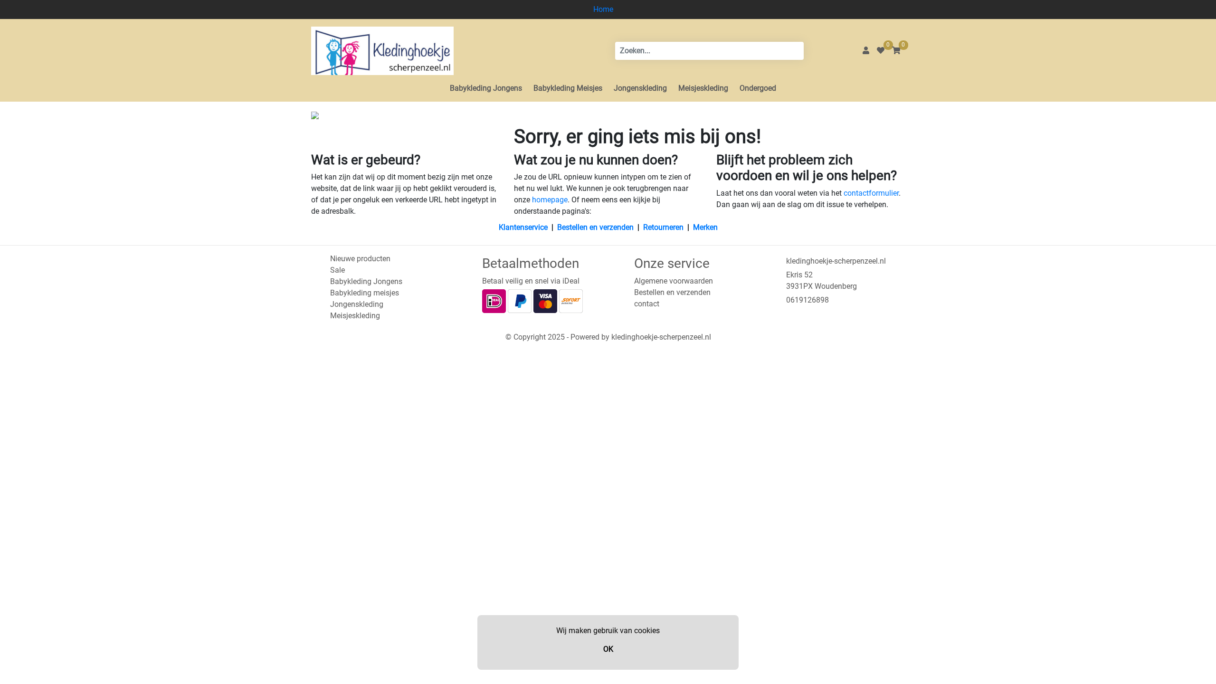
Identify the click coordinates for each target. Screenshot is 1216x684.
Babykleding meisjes (364, 292)
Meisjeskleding (703, 88)
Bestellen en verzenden (595, 227)
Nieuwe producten (360, 258)
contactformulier (871, 193)
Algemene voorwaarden (673, 280)
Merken (705, 227)
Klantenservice (523, 227)
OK (608, 649)
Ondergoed (758, 88)
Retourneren (663, 227)
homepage (550, 199)
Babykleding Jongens (486, 88)
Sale (337, 270)
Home (603, 9)
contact (646, 303)
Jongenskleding (640, 88)
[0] (880, 50)
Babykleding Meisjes (567, 88)
